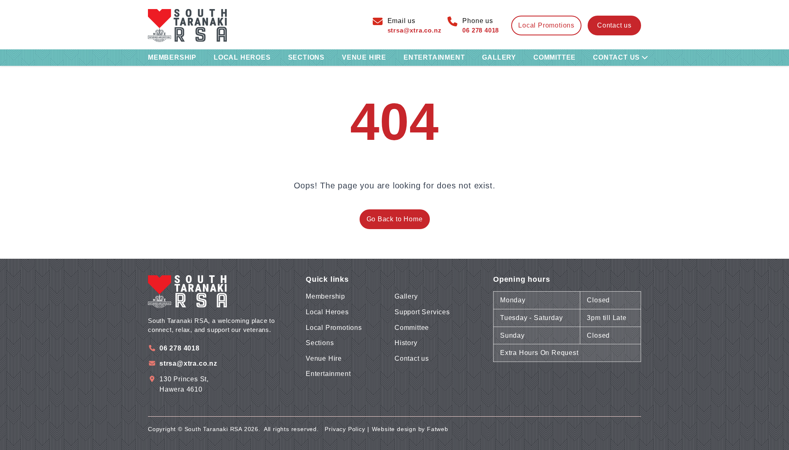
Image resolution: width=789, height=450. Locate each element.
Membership (172, 57)
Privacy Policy (345, 429)
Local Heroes (242, 57)
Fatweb (437, 429)
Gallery (499, 57)
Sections (306, 57)
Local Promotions (334, 327)
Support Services (422, 312)
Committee (554, 57)
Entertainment (434, 57)
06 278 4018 (179, 348)
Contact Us (616, 57)
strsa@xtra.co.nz (188, 363)
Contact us (614, 25)
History (406, 342)
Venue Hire (364, 57)
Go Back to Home (395, 219)
